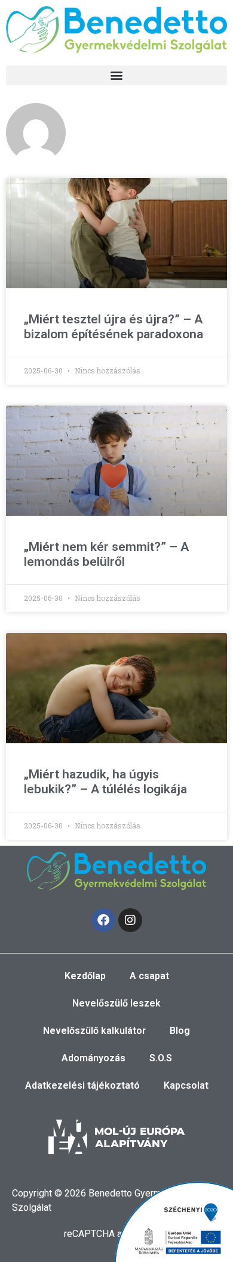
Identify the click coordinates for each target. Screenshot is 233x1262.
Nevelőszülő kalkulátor (94, 1030)
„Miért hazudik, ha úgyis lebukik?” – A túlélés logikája (105, 781)
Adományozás (93, 1058)
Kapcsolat (186, 1085)
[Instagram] (130, 920)
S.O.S (160, 1058)
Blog (180, 1030)
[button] (116, 75)
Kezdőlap (85, 975)
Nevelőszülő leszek (116, 1003)
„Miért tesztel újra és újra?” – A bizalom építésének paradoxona (113, 326)
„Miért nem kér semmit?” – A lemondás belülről (106, 554)
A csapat (149, 975)
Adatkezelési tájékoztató (82, 1085)
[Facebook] (103, 920)
